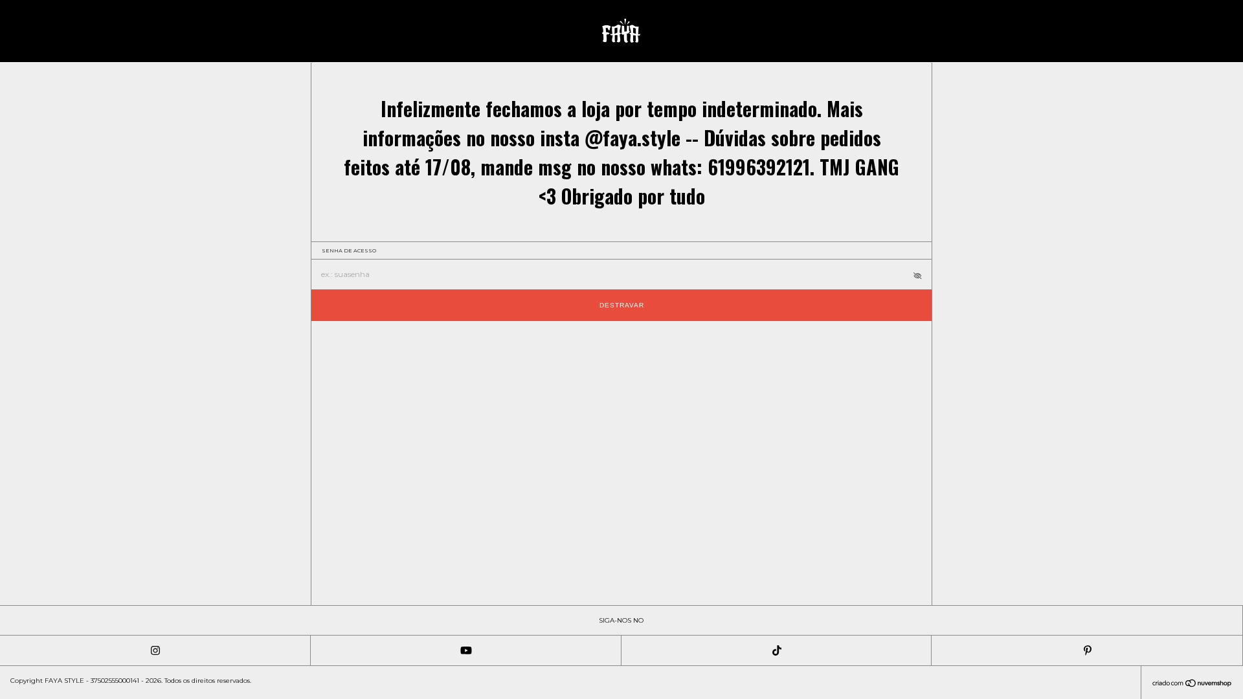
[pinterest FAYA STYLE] (1087, 650)
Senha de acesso (349, 250)
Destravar (621, 305)
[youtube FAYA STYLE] (466, 650)
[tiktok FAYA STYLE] (777, 650)
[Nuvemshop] (1192, 684)
